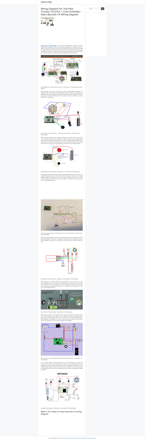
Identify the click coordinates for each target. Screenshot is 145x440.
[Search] (102, 8)
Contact (94, 438)
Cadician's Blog (46, 2)
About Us (61, 438)
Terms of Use (79, 438)
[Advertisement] (61, 36)
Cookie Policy (67, 438)
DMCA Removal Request (88, 438)
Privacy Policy (73, 438)
